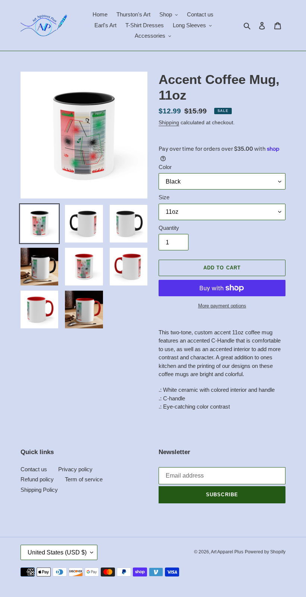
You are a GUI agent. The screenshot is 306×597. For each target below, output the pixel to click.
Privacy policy (75, 469)
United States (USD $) (57, 552)
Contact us (34, 469)
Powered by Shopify (265, 551)
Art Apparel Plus (227, 551)
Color (165, 167)
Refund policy (37, 479)
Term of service (84, 479)
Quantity (169, 228)
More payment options (222, 306)
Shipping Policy (39, 490)
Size (164, 197)
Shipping (169, 122)
